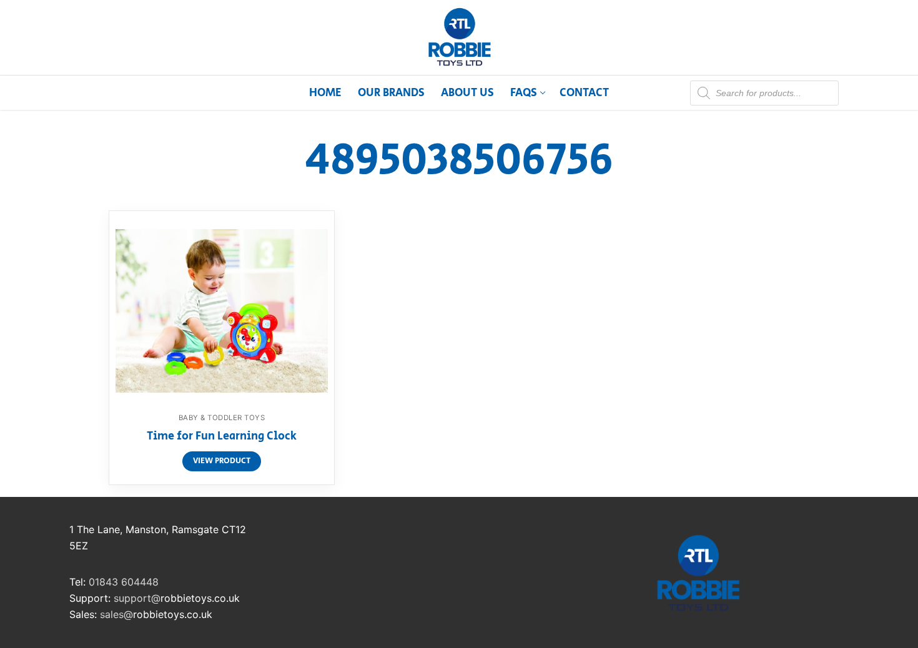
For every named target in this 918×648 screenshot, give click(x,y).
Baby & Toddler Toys (222, 417)
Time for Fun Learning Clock (222, 437)
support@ (137, 598)
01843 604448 (124, 582)
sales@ (116, 614)
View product (221, 461)
